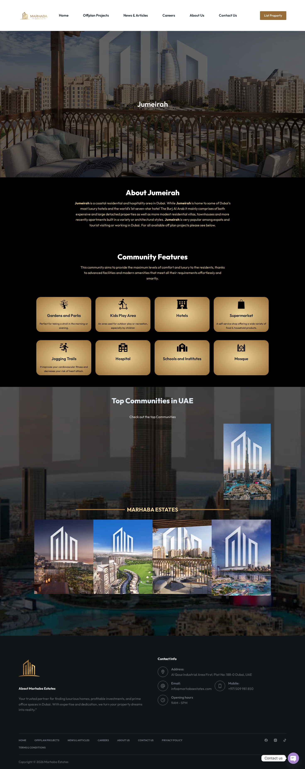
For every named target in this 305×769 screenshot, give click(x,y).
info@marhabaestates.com (191, 689)
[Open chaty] (293, 758)
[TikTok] (284, 740)
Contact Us (228, 15)
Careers (168, 15)
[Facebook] (266, 740)
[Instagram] (275, 740)
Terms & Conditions (32, 747)
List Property (273, 15)
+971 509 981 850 (241, 689)
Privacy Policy (172, 740)
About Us (197, 15)
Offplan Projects (96, 15)
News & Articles (135, 15)
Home (63, 15)
